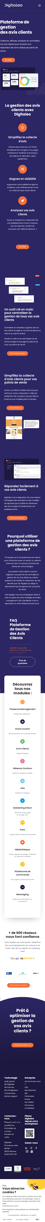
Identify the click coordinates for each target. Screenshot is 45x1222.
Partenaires (29, 1096)
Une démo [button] (8, 60)
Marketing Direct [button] (22, 807)
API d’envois (9, 1087)
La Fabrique (29, 1108)
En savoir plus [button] (15, 408)
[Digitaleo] (13, 5)
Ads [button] (22, 788)
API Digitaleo (9, 1084)
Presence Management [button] (23, 709)
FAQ (26, 1087)
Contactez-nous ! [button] (22, 1045)
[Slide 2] (21, 975)
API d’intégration (11, 1090)
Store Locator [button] (22, 728)
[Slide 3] (24, 975)
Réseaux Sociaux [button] (22, 768)
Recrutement (30, 1090)
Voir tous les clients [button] (18, 985)
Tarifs (6, 1137)
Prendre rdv (9, 1134)
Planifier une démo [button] (17, 518)
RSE (26, 1093)
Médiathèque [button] (22, 849)
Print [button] (22, 829)
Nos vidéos (29, 1102)
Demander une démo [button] (17, 353)
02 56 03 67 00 (10, 1154)
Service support (10, 1096)
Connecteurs (9, 1093)
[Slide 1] (19, 975)
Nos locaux (29, 1105)
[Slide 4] (26, 975)
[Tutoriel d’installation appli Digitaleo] (29, 1133)
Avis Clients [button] (22, 748)
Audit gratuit (9, 1081)
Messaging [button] (22, 894)
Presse (27, 1099)
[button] (39, 5)
